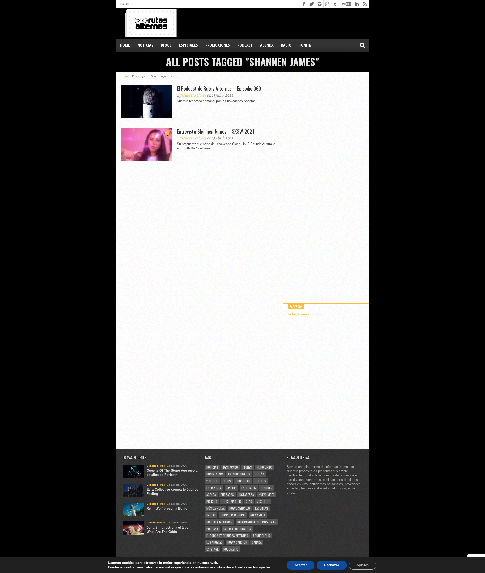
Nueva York (257, 515)
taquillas (261, 508)
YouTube (212, 481)
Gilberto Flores (194, 95)
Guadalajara (214, 474)
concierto (243, 481)
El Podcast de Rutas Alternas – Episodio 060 (219, 88)
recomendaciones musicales (256, 522)
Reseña (259, 474)
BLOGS (166, 45)
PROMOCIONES (217, 45)
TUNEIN (305, 45)
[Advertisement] (276, 23)
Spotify (231, 488)
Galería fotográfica (237, 529)
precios (211, 501)
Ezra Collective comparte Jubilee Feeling (172, 492)
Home (125, 45)
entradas (227, 494)
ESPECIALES (188, 45)
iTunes (247, 467)
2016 (249, 501)
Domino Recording (233, 515)
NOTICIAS (145, 45)
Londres (266, 488)
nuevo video (267, 494)
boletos (260, 481)
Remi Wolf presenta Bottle (167, 508)
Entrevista (214, 488)
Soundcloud (261, 535)
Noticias (212, 467)
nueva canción (237, 542)
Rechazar (331, 565)
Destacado (230, 467)
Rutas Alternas (298, 314)
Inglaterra (246, 494)
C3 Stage (212, 549)
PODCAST (245, 45)
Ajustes (362, 565)
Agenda (211, 494)
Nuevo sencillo (239, 508)
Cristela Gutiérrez (219, 522)
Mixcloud (263, 501)
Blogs (227, 481)
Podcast (212, 529)
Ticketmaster (231, 501)
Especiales (248, 488)
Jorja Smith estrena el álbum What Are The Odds (169, 530)
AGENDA (267, 45)
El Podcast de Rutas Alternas (227, 535)
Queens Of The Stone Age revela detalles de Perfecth (172, 473)
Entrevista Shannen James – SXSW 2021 (215, 131)
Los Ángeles (214, 542)
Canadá (257, 542)
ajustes (265, 567)
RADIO (286, 45)
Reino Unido (265, 467)
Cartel (211, 515)
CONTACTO (126, 4)
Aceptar (300, 565)
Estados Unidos (239, 474)
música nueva (215, 508)
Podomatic (230, 549)
